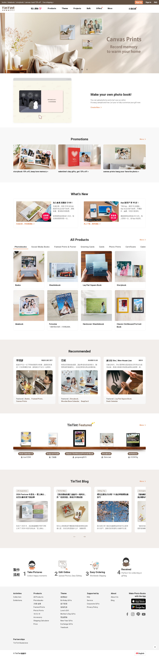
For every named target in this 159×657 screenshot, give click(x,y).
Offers (99, 8)
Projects (77, 8)
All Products (38, 597)
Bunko (27, 399)
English (141, 653)
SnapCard (85, 401)
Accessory (38, 617)
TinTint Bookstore (20, 643)
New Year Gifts (67, 621)
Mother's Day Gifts (68, 614)
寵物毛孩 (64, 607)
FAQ (155, 2)
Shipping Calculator (41, 621)
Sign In (148, 2)
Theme (65, 8)
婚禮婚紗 (64, 597)
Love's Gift (65, 610)
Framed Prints (36, 399)
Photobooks (38, 600)
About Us (114, 597)
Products (52, 8)
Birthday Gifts (66, 600)
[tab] (52, 8)
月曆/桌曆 (37, 604)
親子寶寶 (64, 604)
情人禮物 (34, 8)
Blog (112, 600)
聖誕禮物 (64, 617)
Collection (17, 597)
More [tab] (110, 8)
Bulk (89, 8)
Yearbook (64, 627)
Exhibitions (17, 600)
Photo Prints (39, 610)
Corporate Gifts (93, 604)
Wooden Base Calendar (70, 401)
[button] (26, 439)
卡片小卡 (37, 614)
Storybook (74, 399)
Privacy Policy (92, 607)
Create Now (95, 107)
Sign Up (139, 2)
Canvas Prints (21, 401)
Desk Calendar (112, 401)
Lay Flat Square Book (123, 399)
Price (36, 624)
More (142, 139)
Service (90, 600)
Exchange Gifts (67, 624)
